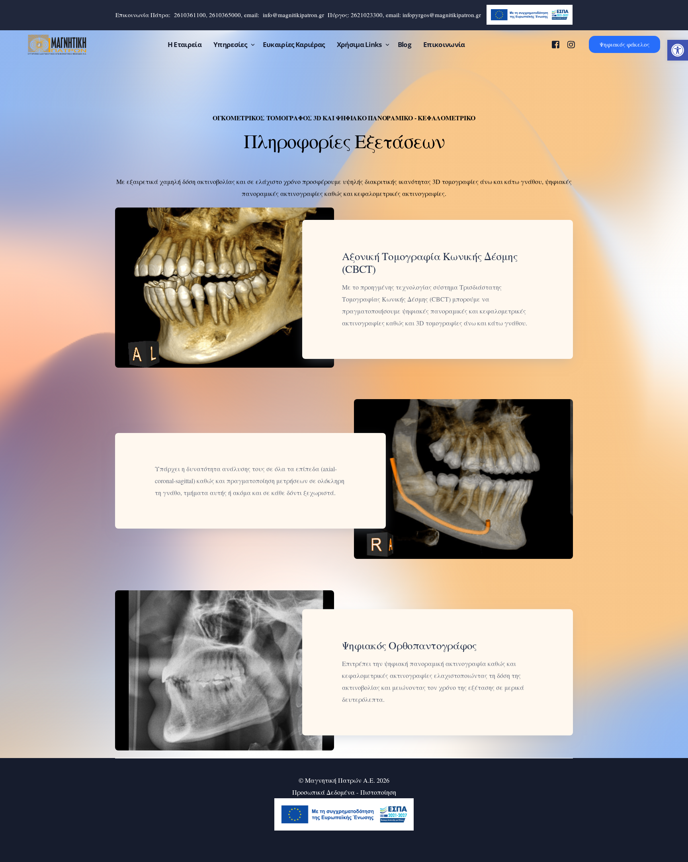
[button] (677, 50)
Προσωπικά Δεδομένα (323, 792)
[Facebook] (555, 43)
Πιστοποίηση (378, 792)
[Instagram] (571, 43)
